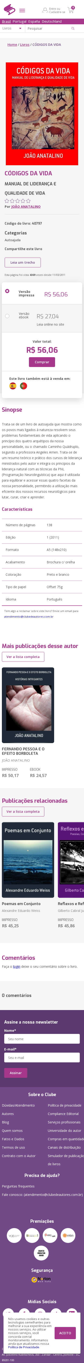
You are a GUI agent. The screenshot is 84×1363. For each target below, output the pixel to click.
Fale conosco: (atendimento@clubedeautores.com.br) (42, 1194)
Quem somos (12, 1130)
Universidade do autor (64, 1130)
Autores (8, 1113)
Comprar (42, 362)
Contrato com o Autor (18, 1156)
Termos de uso (13, 1147)
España (34, 21)
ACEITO (65, 1333)
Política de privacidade (64, 1105)
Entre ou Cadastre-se (57, 10)
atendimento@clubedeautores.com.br (28, 616)
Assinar (16, 1073)
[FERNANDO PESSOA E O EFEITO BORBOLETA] (28, 705)
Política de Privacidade (23, 1347)
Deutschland (52, 21)
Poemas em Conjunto (21, 904)
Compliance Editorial (63, 1113)
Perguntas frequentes (18, 1186)
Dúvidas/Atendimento (18, 1105)
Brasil (6, 21)
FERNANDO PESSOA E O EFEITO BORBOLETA (23, 751)
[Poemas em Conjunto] (28, 860)
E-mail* (10, 1049)
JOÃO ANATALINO (26, 206)
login (16, 966)
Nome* (10, 1030)
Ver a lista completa (23, 657)
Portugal (19, 21)
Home (12, 44)
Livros (24, 44)
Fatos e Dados (13, 1139)
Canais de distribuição (64, 1147)
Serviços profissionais (64, 1122)
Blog (5, 1122)
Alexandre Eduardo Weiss (21, 910)
